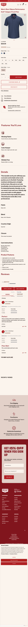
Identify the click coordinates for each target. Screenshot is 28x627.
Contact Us (4, 497)
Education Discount (17, 502)
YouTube (15, 519)
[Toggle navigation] (26, 5)
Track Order (4, 504)
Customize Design (13, 82)
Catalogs (16, 499)
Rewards (16, 504)
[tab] (8, 288)
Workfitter (16, 509)
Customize (14, 557)
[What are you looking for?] (20, 4)
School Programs (17, 506)
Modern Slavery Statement (14, 538)
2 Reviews (8, 47)
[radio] (12, 283)
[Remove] (2, 77)
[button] (18, 5)
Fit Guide (16, 497)
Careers (3, 519)
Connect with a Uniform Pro (14, 110)
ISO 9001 (4, 523)
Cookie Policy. (13, 553)
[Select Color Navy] (4, 53)
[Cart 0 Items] (22, 4)
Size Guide (25, 57)
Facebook (16, 516)
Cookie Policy (14, 539)
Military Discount (17, 501)
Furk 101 (3, 518)
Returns (3, 502)
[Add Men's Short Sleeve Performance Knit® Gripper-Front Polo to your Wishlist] (25, 15)
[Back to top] (25, 529)
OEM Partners (17, 507)
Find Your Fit (14, 87)
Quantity (3, 74)
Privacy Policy (14, 534)
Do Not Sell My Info (14, 537)
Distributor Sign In (5, 521)
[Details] (25, 38)
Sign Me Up (9, 477)
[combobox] (14, 471)
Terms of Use (14, 535)
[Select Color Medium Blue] (1, 53)
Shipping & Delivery (5, 501)
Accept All (14, 563)
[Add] (8, 77)
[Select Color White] (7, 53)
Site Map (3, 507)
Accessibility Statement (6, 509)
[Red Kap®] (3, 4)
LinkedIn (15, 521)
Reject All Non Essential (14, 560)
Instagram (16, 518)
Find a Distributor (5, 90)
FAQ (3, 499)
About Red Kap (5, 516)
